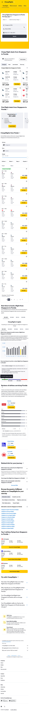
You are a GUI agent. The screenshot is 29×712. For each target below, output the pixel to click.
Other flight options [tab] (6, 503)
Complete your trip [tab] (16, 496)
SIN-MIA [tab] (12, 317)
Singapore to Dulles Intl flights (8, 524)
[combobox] (16, 145)
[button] (2, 2)
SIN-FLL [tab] (17, 317)
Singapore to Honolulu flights (7, 520)
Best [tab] (9, 64)
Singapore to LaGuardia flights (8, 517)
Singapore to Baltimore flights (8, 526)
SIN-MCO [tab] (6, 317)
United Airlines (10, 441)
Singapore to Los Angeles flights (8, 515)
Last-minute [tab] (15, 64)
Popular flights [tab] (16, 503)
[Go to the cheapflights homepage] (10, 2)
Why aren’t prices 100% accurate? (10, 650)
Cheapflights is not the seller (8, 645)
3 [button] (14, 299)
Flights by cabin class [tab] (21, 499)
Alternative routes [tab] (6, 496)
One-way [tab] (22, 64)
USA (19, 655)
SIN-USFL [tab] (4, 329)
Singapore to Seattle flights (7, 519)
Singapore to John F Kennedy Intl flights (10, 509)
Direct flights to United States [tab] (8, 499)
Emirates (9, 401)
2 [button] (11, 299)
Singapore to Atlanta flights (7, 528)
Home (9, 655)
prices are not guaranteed (6, 641)
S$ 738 (7, 16)
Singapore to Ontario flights (7, 522)
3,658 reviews (10, 405)
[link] (12, 126)
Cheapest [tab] (4, 64)
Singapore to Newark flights (7, 511)
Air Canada (9, 451)
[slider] (27, 157)
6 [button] (20, 299)
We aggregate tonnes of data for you (10, 648)
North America (14, 655)
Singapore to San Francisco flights (8, 513)
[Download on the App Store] (12, 700)
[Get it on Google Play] (4, 700)
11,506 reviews (10, 455)
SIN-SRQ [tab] (23, 317)
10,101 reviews (10, 445)
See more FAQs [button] (14, 485)
